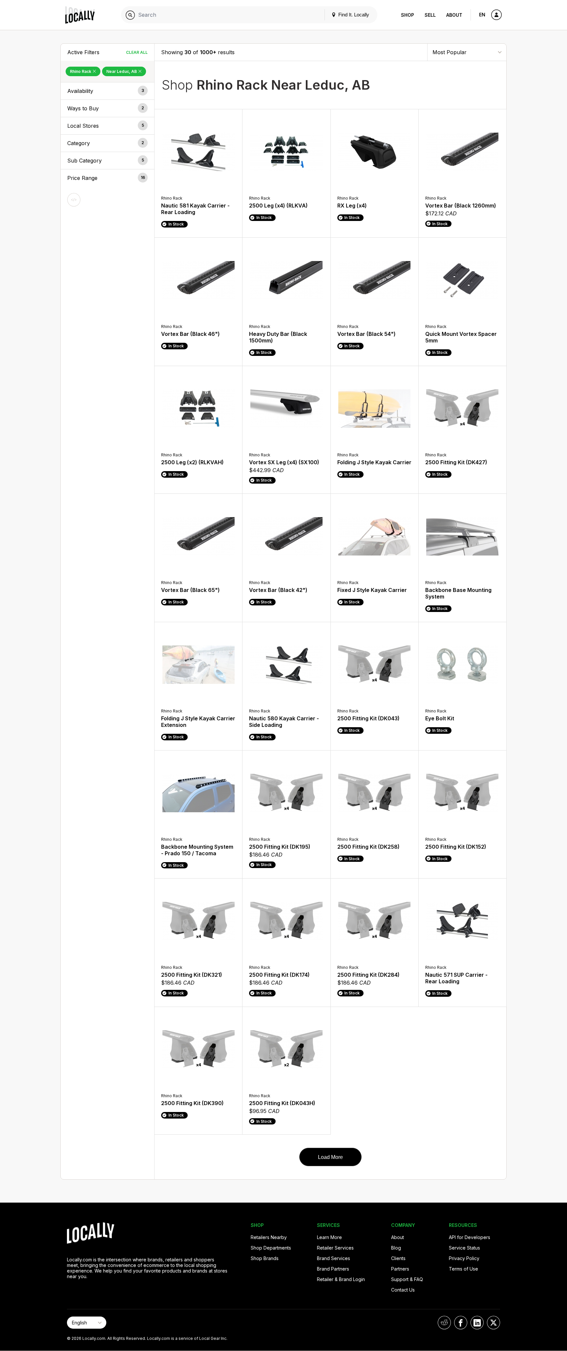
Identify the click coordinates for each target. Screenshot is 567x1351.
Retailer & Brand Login (341, 1279)
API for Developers (469, 1237)
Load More (330, 1157)
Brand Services (333, 1258)
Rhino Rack (81, 71)
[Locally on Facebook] (460, 1322)
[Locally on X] (493, 1322)
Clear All (137, 52)
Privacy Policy (464, 1258)
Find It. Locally (353, 14)
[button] (107, 90)
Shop (407, 15)
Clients (398, 1258)
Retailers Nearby (269, 1237)
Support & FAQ (407, 1279)
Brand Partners (333, 1269)
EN (482, 14)
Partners (400, 1269)
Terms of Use (463, 1269)
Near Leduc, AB (122, 71)
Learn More (329, 1237)
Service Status (464, 1248)
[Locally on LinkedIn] (477, 1322)
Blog (396, 1248)
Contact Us (403, 1290)
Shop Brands (265, 1258)
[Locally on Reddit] (444, 1322)
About (454, 15)
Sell (430, 15)
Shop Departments (271, 1248)
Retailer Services (335, 1248)
